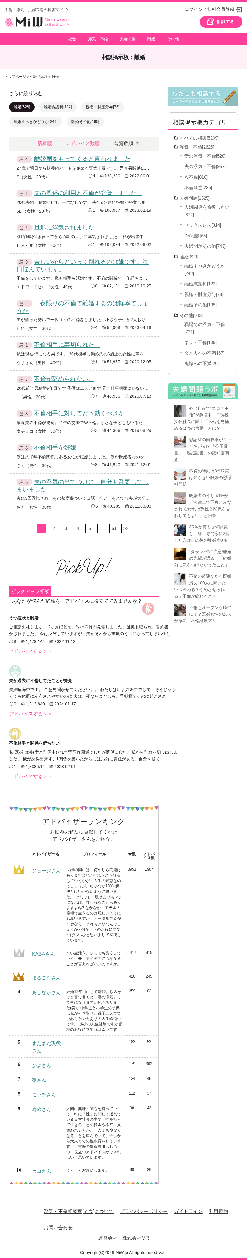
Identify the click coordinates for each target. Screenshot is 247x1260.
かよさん (41, 1065)
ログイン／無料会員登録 (209, 9)
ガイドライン (188, 1211)
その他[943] (191, 315)
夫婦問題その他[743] (205, 246)
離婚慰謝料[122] (58, 107)
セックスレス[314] (202, 225)
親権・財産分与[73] (103, 107)
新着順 (44, 143)
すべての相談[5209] (199, 137)
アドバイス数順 (83, 143)
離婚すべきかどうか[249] (36, 121)
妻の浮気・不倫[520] (205, 155)
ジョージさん (46, 870)
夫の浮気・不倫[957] (205, 166)
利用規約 (218, 1211)
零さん (39, 1080)
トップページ (15, 77)
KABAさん (43, 954)
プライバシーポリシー (144, 1211)
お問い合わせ (58, 1227)
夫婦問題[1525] (195, 198)
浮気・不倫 (98, 38)
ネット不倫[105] (200, 342)
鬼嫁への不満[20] (201, 363)
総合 (72, 38)
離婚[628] (22, 107)
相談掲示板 (39, 77)
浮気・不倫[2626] (197, 146)
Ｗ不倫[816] (196, 177)
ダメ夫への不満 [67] (204, 352)
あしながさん (46, 992)
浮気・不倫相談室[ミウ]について (79, 1211)
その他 (173, 38)
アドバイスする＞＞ (30, 651)
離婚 (151, 38)
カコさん (41, 1171)
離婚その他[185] (85, 121)
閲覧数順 (123, 143)
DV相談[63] (195, 235)
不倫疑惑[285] (198, 187)
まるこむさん (46, 977)
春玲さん (41, 1109)
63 (114, 528)
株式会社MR (135, 1237)
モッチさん (44, 1094)
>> (126, 528)
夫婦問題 (127, 38)
